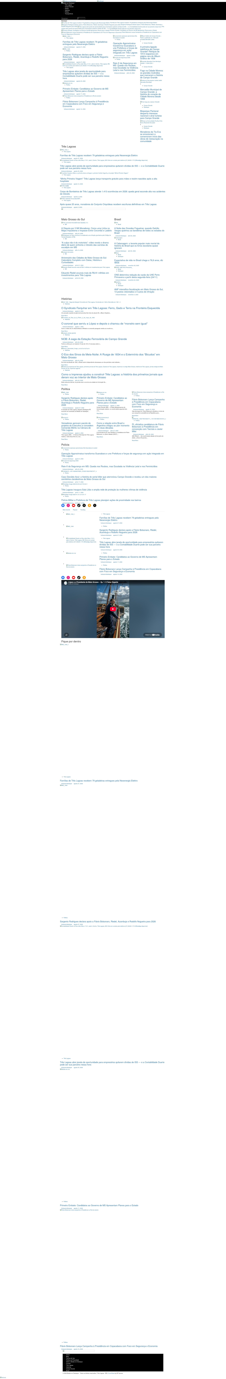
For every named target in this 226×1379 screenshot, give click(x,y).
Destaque (146, 107)
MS (66, 224)
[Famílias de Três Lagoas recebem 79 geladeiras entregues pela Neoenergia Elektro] (67, 36)
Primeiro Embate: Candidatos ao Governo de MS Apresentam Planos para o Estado (133, 30)
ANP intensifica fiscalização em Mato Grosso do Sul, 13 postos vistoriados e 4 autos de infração (138, 290)
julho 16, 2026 (79, 250)
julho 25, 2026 (150, 434)
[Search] (61, 16)
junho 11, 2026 (79, 492)
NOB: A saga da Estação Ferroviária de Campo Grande (94, 339)
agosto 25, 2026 (80, 81)
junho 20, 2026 (79, 278)
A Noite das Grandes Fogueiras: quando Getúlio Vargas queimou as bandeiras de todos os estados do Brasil (139, 230)
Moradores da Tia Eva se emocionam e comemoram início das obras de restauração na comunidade (151, 136)
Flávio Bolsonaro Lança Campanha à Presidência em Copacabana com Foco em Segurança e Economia (85, 104)
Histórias (67, 10)
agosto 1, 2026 (79, 327)
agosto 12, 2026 (78, 184)
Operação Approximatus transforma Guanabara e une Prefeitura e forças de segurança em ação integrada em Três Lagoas (125, 48)
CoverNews (111, 1373)
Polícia (67, 8)
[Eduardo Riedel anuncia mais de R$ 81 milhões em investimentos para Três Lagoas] (85, 267)
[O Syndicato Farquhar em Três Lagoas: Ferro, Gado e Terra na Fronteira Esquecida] (90, 302)
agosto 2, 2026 (79, 311)
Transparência (69, 14)
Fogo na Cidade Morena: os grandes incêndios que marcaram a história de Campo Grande (151, 74)
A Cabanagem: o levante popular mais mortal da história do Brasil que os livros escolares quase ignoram (136, 245)
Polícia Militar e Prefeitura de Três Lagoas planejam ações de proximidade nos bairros (101, 500)
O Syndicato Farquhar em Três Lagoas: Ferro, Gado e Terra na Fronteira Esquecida (110, 308)
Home (68, 1355)
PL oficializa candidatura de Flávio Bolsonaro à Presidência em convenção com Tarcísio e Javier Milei (148, 428)
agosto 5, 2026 (131, 55)
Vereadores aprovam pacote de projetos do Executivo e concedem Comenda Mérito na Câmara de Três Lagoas (77, 426)
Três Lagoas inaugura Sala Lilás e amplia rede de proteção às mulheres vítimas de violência (104, 489)
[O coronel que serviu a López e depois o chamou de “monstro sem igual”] (78, 317)
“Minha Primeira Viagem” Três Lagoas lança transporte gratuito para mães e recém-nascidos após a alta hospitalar (108, 179)
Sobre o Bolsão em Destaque (74, 1362)
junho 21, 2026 (79, 265)
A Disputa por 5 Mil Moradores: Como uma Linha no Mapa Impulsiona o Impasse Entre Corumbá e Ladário (86, 229)
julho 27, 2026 (114, 431)
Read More (64, 315)
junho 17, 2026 (79, 482)
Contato (68, 1363)
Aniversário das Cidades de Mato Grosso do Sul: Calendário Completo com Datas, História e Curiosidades (84, 260)
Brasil (119, 224)
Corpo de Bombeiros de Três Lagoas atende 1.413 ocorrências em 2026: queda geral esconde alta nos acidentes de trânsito (112, 192)
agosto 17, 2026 (80, 94)
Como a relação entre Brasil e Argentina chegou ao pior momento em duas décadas (113, 425)
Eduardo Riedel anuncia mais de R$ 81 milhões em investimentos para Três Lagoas (85, 274)
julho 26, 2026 (79, 342)
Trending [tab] (82, 510)
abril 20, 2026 (132, 236)
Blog (67, 1356)
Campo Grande (69, 6)
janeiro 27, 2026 (79, 503)
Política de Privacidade (72, 1360)
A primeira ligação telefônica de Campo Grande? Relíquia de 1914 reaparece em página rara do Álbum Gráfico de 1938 (150, 52)
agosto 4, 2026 (79, 433)
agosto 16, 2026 (80, 109)
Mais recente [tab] (66, 510)
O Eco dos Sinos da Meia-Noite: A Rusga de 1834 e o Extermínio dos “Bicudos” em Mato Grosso (110, 355)
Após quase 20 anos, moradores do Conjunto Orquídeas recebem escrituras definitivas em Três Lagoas (108, 204)
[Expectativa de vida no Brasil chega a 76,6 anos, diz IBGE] (116, 253)
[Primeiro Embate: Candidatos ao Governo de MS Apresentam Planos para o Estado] (67, 83)
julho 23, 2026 (131, 73)
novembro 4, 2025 (133, 294)
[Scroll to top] (0, 1375)
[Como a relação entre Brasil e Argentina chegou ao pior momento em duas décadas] (103, 417)
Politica (67, 12)
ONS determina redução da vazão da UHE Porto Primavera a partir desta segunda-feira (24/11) (137, 275)
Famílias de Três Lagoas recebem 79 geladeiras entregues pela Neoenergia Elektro (133, 22)
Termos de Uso (70, 1358)
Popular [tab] (75, 510)
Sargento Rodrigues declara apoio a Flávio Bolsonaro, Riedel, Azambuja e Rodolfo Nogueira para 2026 (85, 57)
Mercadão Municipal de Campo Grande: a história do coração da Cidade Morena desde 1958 (151, 94)
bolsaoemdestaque (69, 47)
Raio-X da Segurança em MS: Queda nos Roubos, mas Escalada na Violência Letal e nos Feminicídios (125, 66)
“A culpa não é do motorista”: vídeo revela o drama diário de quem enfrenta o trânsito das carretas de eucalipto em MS (85, 245)
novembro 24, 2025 (133, 280)
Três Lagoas (68, 5)
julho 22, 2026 (79, 380)
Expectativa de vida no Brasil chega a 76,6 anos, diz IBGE (138, 261)
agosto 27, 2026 (80, 47)
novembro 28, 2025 (133, 265)
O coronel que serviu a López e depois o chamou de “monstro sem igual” (104, 323)
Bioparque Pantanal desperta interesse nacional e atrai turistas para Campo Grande (151, 114)
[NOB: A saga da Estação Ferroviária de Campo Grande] (68, 333)
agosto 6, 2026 (78, 197)
